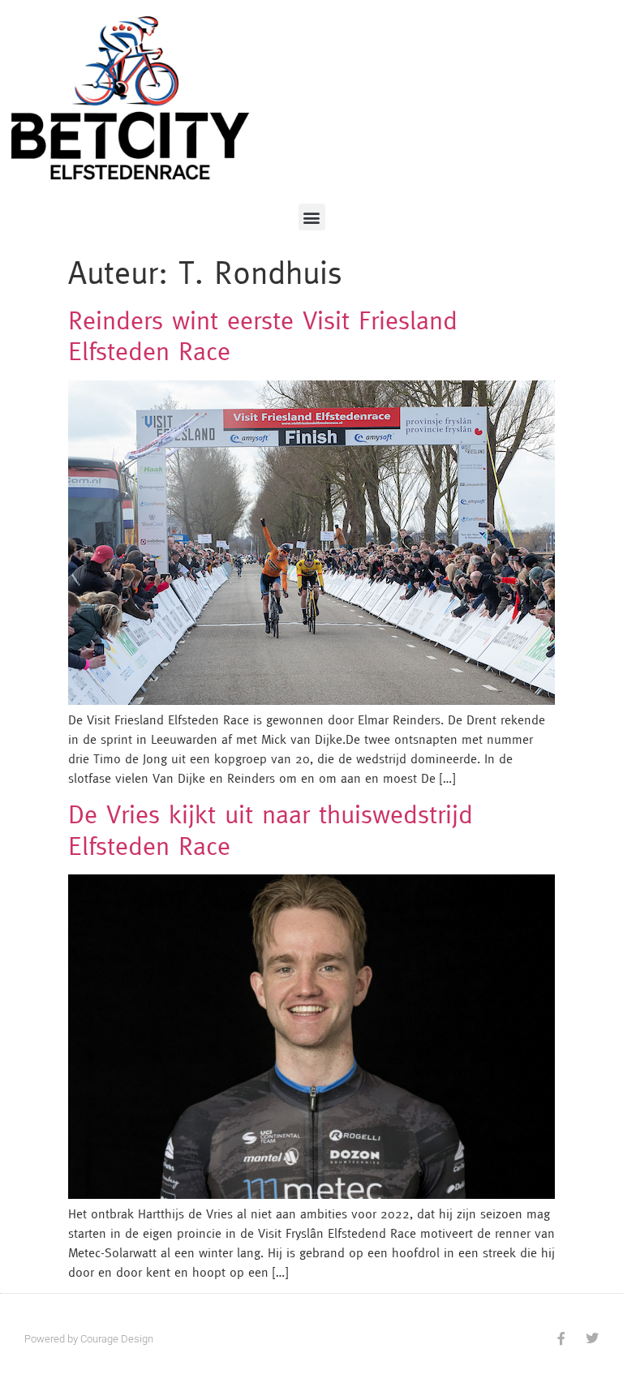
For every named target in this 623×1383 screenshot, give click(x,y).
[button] (312, 217)
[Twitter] (592, 1338)
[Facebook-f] (561, 1338)
